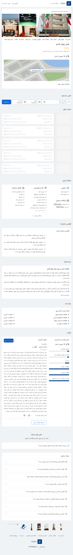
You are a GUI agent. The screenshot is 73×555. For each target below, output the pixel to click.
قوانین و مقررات (36, 39)
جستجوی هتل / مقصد (63, 101)
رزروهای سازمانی (13, 536)
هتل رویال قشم (64, 273)
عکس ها (68, 39)
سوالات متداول (52, 536)
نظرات (16, 39)
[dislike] (24, 415)
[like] (29, 415)
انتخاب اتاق (53, 39)
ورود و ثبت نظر (9, 341)
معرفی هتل (61, 39)
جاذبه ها (21, 39)
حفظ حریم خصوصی (31, 536)
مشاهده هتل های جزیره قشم (59, 11)
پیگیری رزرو (15, 3)
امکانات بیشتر (37, 216)
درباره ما (22, 536)
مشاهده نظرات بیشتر (39, 423)
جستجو (6, 102)
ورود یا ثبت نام (6, 3)
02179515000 (33, 546)
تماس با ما (60, 536)
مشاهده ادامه (65, 295)
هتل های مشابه (8, 39)
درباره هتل (28, 39)
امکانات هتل (45, 39)
